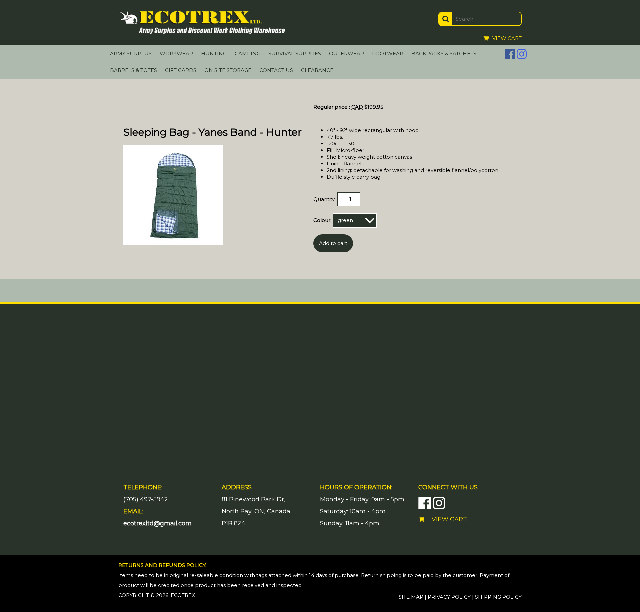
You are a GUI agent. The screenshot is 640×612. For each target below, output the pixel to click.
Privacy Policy (449, 597)
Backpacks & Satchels (443, 53)
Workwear (176, 53)
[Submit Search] (445, 18)
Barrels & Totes (133, 70)
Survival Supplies (294, 53)
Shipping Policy (498, 597)
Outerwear (346, 53)
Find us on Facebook (510, 54)
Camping (247, 53)
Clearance (317, 70)
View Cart (507, 38)
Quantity (324, 199)
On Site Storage (227, 70)
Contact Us (276, 70)
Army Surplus (131, 53)
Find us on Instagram (522, 54)
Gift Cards (180, 70)
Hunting (214, 53)
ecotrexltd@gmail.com (157, 523)
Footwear (387, 53)
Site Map (411, 597)
